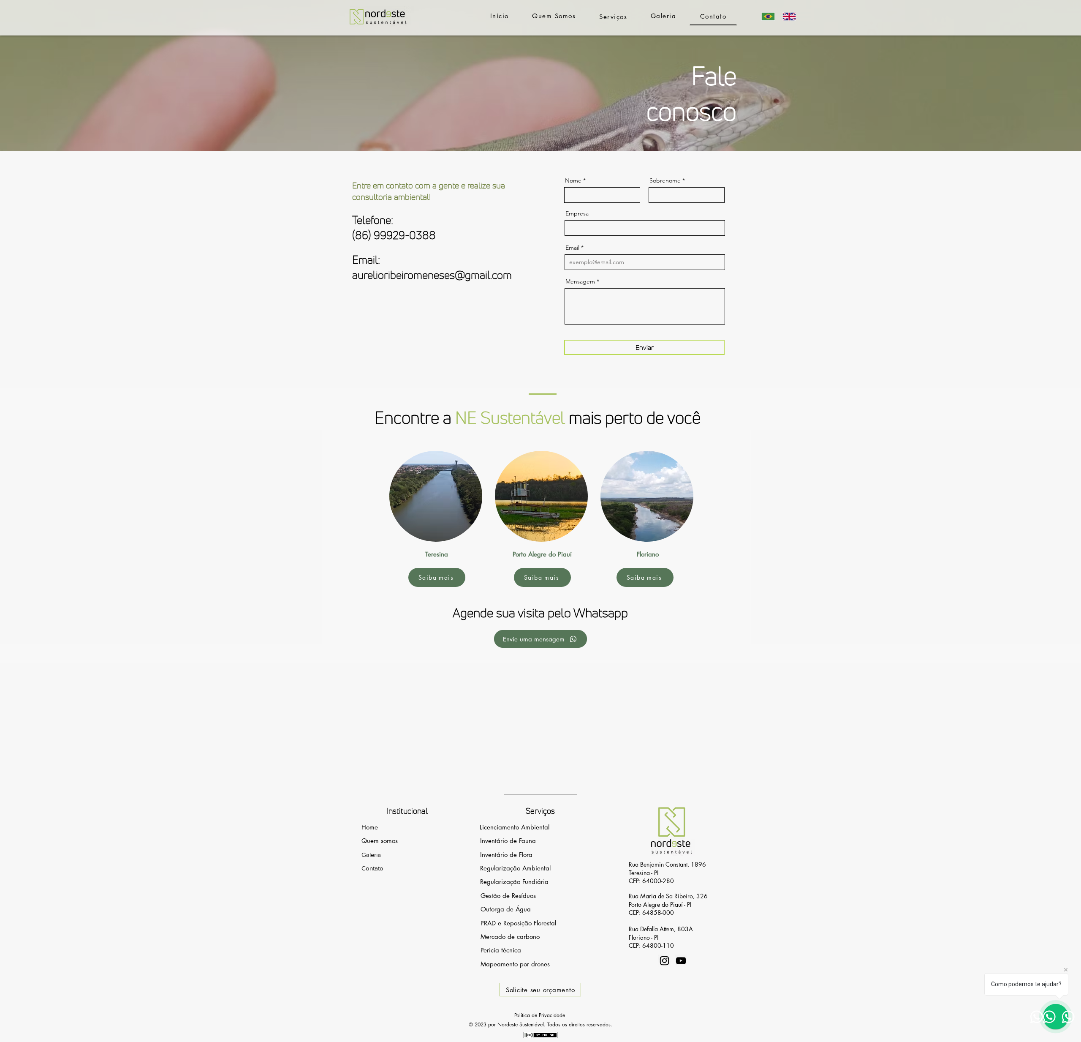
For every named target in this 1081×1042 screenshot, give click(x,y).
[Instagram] (664, 961)
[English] (789, 16)
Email (572, 248)
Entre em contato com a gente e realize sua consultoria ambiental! (428, 191)
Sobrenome (665, 180)
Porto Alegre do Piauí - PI (660, 904)
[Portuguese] (768, 16)
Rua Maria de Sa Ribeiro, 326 (668, 896)
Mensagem (580, 281)
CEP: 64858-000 (651, 912)
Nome (573, 180)
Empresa (577, 213)
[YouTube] (681, 961)
